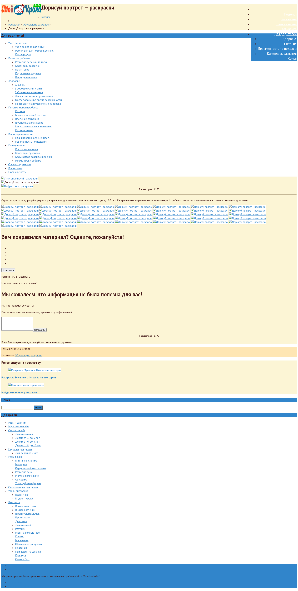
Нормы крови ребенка (28, 160)
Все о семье (15, 168)
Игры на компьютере (27, 532)
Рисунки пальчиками (27, 475)
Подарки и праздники (28, 73)
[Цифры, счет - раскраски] (17, 186)
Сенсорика (21, 479)
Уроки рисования (18, 491)
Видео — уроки (24, 498)
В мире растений (25, 510)
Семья (292, 58)
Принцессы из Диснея (28, 551)
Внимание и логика (26, 460)
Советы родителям (19, 164)
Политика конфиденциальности (27, 586)
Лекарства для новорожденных (34, 96)
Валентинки (22, 494)
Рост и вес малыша (26, 149)
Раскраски (14, 24)
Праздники (21, 547)
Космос (19, 536)
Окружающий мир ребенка (30, 468)
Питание (290, 44)
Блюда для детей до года (30, 115)
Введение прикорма (27, 119)
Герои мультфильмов (27, 513)
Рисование (289, 19)
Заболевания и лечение (29, 92)
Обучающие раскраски (36, 24)
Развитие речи (23, 472)
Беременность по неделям (277, 49)
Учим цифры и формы (28, 483)
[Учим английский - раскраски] (19, 178)
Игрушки (20, 528)
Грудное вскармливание (29, 122)
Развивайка (288, 29)
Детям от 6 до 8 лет (27, 441)
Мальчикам (21, 540)
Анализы (20, 84)
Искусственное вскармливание (33, 126)
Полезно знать (17, 172)
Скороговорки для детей (23, 487)
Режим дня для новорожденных (34, 50)
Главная (45, 17)
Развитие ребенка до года (31, 62)
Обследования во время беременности (38, 100)
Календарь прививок (27, 153)
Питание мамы (24, 130)
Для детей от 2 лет (26, 453)
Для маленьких (24, 434)
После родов (23, 54)
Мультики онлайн (18, 426)
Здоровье (290, 39)
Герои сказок (22, 517)
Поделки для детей (20, 449)
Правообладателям (20, 565)
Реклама (13, 569)
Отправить (8, 270)
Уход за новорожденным (30, 46)
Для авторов (16, 582)
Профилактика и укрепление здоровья (38, 103)
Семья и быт (22, 559)
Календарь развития (282, 54)
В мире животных (25, 506)
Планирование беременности (32, 137)
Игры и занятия (17, 422)
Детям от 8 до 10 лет (28, 445)
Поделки (290, 14)
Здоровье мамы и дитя (28, 88)
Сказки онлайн (286, 24)
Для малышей (23, 525)
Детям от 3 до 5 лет (27, 437)
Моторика (21, 464)
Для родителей (285, 34)
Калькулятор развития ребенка (33, 156)
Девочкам (21, 521)
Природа (20, 555)
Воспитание (22, 69)
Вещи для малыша (26, 77)
